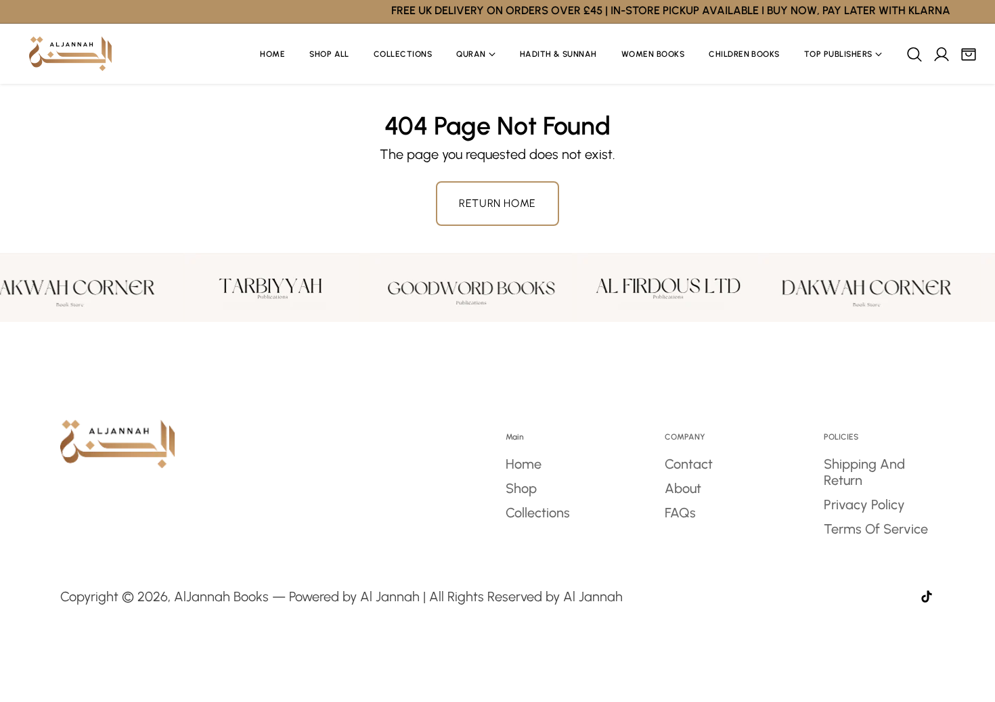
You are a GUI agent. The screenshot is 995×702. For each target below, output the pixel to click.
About (683, 488)
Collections (538, 513)
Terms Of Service (876, 529)
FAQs (680, 513)
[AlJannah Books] (70, 53)
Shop (521, 488)
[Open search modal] (914, 54)
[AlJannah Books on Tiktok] (927, 598)
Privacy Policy (864, 504)
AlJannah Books (221, 596)
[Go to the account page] (941, 54)
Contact (689, 464)
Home (523, 464)
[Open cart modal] (968, 54)
